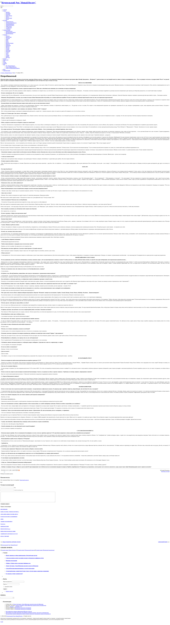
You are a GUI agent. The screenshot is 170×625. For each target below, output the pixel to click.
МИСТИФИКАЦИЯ (4, 509)
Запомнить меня (8, 586)
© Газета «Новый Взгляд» (6, 72)
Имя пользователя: (7, 581)
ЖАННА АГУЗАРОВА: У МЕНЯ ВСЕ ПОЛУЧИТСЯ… (10, 511)
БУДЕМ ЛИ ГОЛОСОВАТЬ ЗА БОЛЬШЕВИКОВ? (9, 516)
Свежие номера (6, 30)
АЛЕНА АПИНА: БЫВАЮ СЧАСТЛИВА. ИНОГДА (9, 514)
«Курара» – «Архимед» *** (16, 606)
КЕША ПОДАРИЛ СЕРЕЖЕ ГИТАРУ (12, 542)
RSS (4, 64)
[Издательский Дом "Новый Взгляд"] (9, 545)
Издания (5, 20)
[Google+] (7, 470)
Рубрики (5, 34)
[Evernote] (16, 470)
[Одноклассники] (6, 470)
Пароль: (5, 584)
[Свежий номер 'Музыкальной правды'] (25, 550)
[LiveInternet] (11, 470)
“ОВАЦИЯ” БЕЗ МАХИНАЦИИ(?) (6, 521)
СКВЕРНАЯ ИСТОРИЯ (5, 526)
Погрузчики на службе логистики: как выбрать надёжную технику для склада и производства (27, 612)
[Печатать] (17, 470)
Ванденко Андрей (165, 471)
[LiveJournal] (8, 470)
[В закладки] (14, 470)
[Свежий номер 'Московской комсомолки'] (45, 550)
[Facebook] (1, 470)
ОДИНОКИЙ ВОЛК (162, 542)
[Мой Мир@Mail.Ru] (10, 470)
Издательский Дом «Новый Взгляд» (14, 616)
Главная (5, 9)
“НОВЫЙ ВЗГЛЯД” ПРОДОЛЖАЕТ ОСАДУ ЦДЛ (9, 533)
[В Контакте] (4, 470)
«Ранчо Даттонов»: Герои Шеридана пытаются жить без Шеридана (28, 604)
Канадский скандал (24, 480)
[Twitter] (3, 470)
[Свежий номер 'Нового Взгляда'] (8, 550)
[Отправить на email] (13, 470)
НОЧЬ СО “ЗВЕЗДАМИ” (5, 536)
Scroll (2, 621)
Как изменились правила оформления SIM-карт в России (19, 611)
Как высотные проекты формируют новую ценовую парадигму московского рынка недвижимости (28, 613)
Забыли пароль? (9, 591)
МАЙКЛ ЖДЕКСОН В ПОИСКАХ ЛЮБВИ (8, 531)
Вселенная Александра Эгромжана (23, 607)
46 (14, 72)
